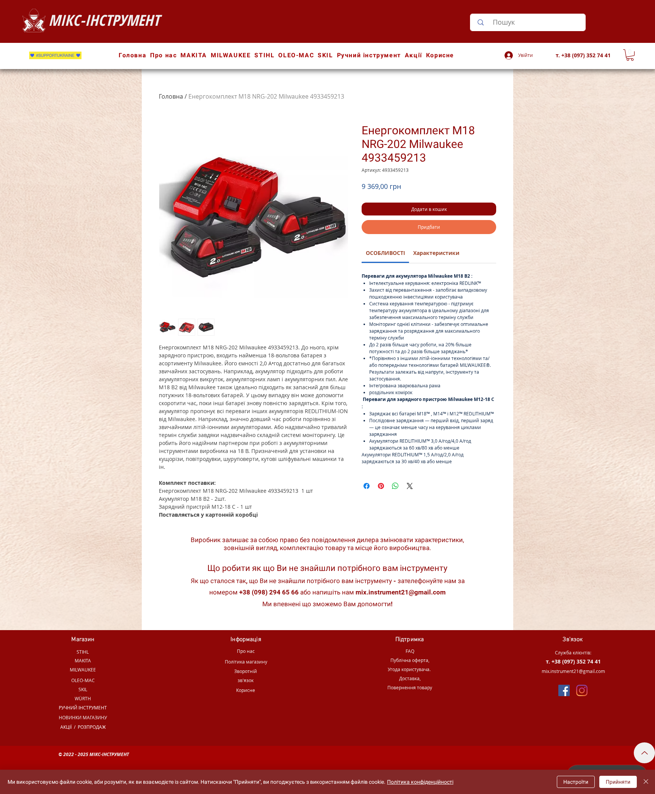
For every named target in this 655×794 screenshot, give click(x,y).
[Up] (644, 752)
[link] (385, 252)
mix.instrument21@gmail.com (401, 592)
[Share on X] (409, 486)
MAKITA (83, 660)
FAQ (410, 651)
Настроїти (575, 782)
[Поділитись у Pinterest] (380, 486)
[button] (630, 55)
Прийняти (618, 782)
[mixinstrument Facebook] (564, 690)
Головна (171, 96)
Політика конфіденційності (420, 782)
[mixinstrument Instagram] (582, 690)
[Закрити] (645, 782)
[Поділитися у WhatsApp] (395, 486)
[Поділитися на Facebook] (366, 486)
